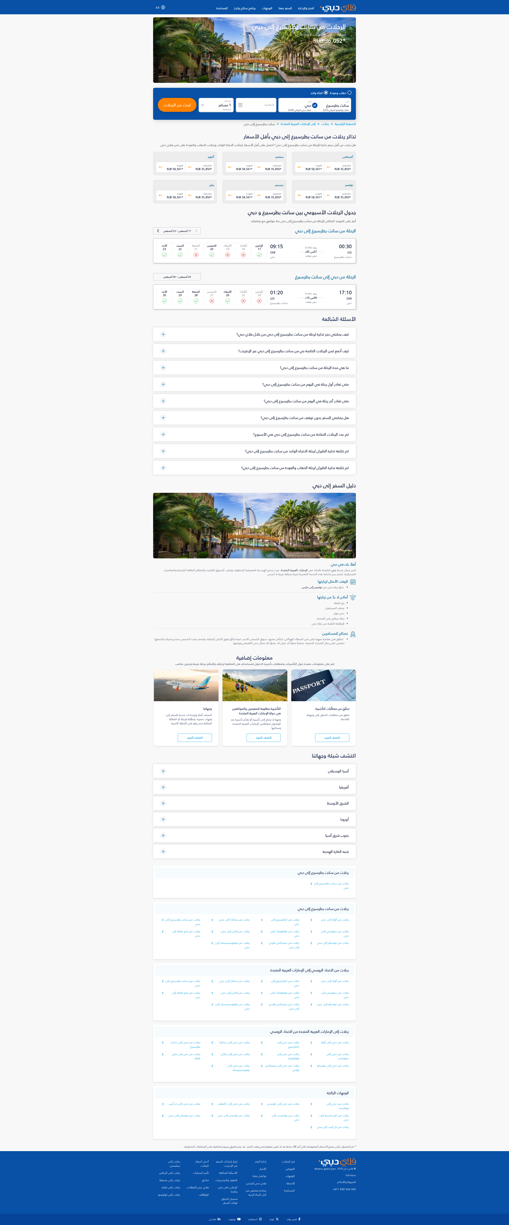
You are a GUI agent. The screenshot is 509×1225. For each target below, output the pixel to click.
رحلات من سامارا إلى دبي (234, 920)
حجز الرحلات (288, 1162)
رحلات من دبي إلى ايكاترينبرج (288, 1044)
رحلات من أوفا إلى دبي (335, 920)
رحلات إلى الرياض (169, 1173)
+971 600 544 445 (344, 1189)
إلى (309, 101)
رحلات (325, 123)
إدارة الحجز (260, 1162)
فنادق (205, 1180)
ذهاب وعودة (338, 92)
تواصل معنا (259, 1176)
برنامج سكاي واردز (245, 8)
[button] (254, 334)
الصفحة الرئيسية (345, 123)
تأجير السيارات (201, 1173)
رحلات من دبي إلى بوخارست (338, 1106)
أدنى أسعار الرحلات (202, 1164)
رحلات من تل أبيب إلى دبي (333, 1127)
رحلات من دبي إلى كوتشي (283, 1104)
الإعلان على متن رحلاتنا (227, 1189)
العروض (290, 1169)
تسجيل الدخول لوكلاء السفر (229, 1201)
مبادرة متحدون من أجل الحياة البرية (256, 1193)
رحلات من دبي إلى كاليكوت (234, 1104)
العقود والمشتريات (226, 1180)
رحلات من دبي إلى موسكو (333, 1066)
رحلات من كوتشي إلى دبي (234, 1115)
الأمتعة (291, 1183)
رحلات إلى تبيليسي (174, 1164)
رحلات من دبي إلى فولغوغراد (288, 1056)
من (347, 101)
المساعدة (222, 8)
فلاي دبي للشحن (256, 1183)
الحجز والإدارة (306, 8)
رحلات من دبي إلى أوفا (335, 1042)
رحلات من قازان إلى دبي (235, 931)
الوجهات (267, 8)
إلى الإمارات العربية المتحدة (298, 123)
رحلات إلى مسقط (169, 1180)
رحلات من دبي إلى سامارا (234, 1042)
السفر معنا (285, 8)
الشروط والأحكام (346, 1182)
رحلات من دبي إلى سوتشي (338, 1056)
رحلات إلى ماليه (171, 1187)
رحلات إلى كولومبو (169, 1195)
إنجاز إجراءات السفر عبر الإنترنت (226, 1164)
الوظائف (204, 1195)
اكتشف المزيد (332, 738)
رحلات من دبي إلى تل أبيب (184, 1104)
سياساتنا (351, 1175)
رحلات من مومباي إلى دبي (184, 1115)
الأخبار (262, 1169)
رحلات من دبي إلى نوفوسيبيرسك (239, 1068)
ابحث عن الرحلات (177, 105)
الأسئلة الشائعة (228, 1173)
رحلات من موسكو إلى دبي (333, 943)
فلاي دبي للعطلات (198, 1187)
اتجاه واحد (317, 92)
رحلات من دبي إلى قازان (235, 1054)
